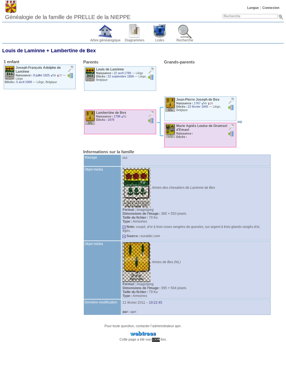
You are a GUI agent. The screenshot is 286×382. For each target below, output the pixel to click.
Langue (253, 8)
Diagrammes (134, 40)
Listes (159, 40)
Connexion (270, 8)
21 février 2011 (134, 303)
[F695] (240, 122)
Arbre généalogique (105, 40)
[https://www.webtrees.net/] (143, 334)
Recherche (185, 40)
